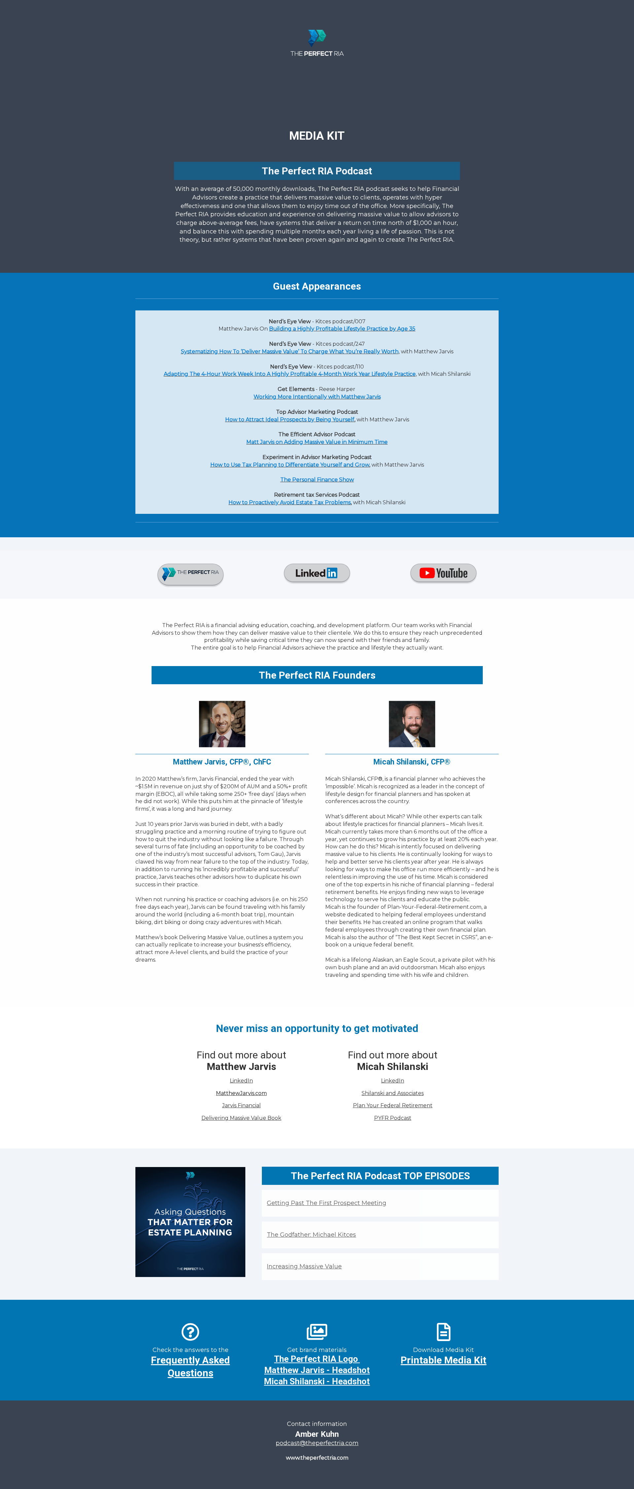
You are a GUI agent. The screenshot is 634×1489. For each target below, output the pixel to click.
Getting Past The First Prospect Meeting (326, 1203)
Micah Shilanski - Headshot (317, 1381)
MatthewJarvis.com (241, 1093)
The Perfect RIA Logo (316, 1359)
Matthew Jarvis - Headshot (317, 1370)
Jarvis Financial (241, 1105)
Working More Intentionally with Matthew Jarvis (317, 397)
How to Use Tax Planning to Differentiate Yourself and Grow (289, 465)
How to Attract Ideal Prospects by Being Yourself (289, 419)
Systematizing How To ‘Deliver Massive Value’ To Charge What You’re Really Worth (290, 351)
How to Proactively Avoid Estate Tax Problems (290, 502)
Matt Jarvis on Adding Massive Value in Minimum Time (317, 442)
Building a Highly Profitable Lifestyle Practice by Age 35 (342, 329)
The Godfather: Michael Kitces (311, 1234)
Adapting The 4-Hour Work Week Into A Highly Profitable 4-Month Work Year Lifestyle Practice (290, 374)
